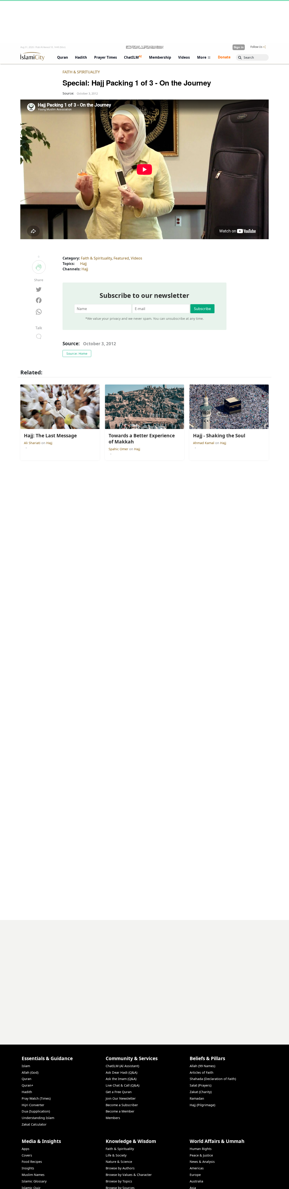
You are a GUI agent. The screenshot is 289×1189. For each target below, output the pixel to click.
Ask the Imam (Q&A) (121, 1079)
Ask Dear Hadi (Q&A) (121, 1072)
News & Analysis (202, 1161)
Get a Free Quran (119, 1092)
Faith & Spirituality (81, 72)
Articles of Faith (201, 1072)
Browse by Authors (120, 1168)
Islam (26, 1066)
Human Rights (201, 1149)
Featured (121, 258)
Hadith (27, 1092)
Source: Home (76, 353)
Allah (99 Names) (202, 1066)
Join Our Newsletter (121, 1098)
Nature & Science (119, 1161)
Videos (136, 258)
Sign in (239, 47)
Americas (197, 1168)
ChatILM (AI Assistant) (122, 1066)
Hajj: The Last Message (247, 1181)
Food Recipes (32, 1161)
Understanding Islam (38, 1118)
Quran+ (27, 1085)
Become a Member (120, 1111)
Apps (25, 1149)
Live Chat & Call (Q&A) (122, 1085)
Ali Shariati (32, 443)
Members (113, 1118)
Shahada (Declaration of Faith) (213, 1079)
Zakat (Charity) (201, 1092)
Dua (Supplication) (36, 1111)
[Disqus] (144, 976)
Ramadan (197, 1098)
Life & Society (116, 1155)
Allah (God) (30, 1072)
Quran (26, 1079)
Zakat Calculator (34, 1124)
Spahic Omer (119, 449)
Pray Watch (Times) (36, 1098)
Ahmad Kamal (204, 443)
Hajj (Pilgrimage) (202, 1105)
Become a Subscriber (122, 1105)
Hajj (83, 263)
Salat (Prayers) (200, 1085)
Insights (28, 1168)
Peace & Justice (201, 1155)
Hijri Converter (33, 1105)
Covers (27, 1155)
